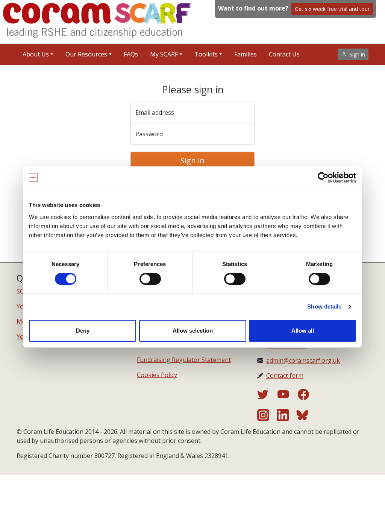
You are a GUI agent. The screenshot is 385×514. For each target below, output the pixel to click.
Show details (324, 306)
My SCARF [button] (164, 54)
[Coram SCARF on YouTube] (287, 396)
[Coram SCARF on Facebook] (303, 396)
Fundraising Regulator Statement (184, 360)
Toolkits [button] (206, 54)
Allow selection (193, 330)
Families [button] (245, 54)
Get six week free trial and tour (332, 8)
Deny (82, 330)
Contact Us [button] (284, 54)
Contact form (284, 375)
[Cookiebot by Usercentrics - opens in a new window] (323, 177)
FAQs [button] (131, 54)
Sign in (192, 160)
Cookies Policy (157, 375)
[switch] (150, 279)
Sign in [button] (357, 54)
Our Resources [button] (86, 54)
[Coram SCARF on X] (267, 396)
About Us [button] (36, 54)
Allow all (302, 330)
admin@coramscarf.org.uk (303, 360)
